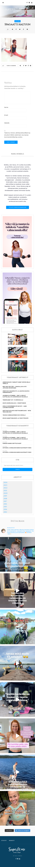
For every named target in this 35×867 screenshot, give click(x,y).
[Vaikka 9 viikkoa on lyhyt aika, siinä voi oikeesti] (17, 808)
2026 (5, 482)
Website (6, 123)
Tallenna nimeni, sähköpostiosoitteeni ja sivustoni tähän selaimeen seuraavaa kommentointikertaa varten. (17, 135)
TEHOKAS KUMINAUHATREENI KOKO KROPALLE (14, 415)
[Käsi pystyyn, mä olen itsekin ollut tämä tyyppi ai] (17, 735)
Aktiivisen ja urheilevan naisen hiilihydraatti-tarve (17, 447)
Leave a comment (11, 65)
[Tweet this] (20, 29)
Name (6, 107)
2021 (5, 490)
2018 (5, 498)
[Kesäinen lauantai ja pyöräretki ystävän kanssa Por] (17, 627)
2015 (5, 507)
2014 (5, 509)
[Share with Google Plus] (23, 29)
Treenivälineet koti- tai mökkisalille (13, 400)
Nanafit (12, 840)
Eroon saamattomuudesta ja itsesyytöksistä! (15, 418)
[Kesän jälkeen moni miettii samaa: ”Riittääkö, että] (17, 772)
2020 (5, 493)
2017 (5, 501)
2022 (5, 488)
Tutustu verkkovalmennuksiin (17, 207)
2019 (5, 496)
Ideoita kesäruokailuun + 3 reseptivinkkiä (14, 403)
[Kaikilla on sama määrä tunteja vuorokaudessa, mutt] (17, 699)
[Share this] (16, 29)
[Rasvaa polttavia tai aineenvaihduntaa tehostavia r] (17, 554)
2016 (5, 504)
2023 (5, 485)
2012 (5, 512)
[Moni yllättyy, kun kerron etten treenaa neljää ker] (17, 590)
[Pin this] (27, 29)
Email (6, 115)
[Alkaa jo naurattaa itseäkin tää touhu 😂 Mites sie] (17, 663)
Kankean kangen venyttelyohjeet (12, 443)
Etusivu (4, 840)
